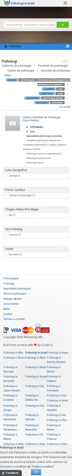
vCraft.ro (47, 345)
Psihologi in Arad (36, 352)
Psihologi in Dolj (56, 395)
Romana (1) (15, 254)
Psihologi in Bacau (14, 357)
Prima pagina (11, 278)
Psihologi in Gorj (34, 405)
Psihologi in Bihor (35, 357)
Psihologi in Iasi (56, 415)
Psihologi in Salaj (13, 444)
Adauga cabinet (12, 298)
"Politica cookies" (42, 466)
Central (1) (14, 175)
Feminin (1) (15, 234)
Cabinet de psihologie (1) (22, 195)
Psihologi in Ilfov (57, 420)
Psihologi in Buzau (36, 376)
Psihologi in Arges (57, 352)
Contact (7, 314)
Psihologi (9, 283)
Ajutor (6, 308)
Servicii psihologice (14, 293)
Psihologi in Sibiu (57, 444)
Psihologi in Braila (35, 367)
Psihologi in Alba (13, 352)
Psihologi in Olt (34, 434)
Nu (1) (12, 215)
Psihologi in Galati (57, 400)
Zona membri (11, 303)
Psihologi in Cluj (34, 386)
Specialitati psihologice (17, 288)
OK (36, 472)
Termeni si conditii (14, 319)
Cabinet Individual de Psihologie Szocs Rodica (41, 119)
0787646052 (36, 127)
